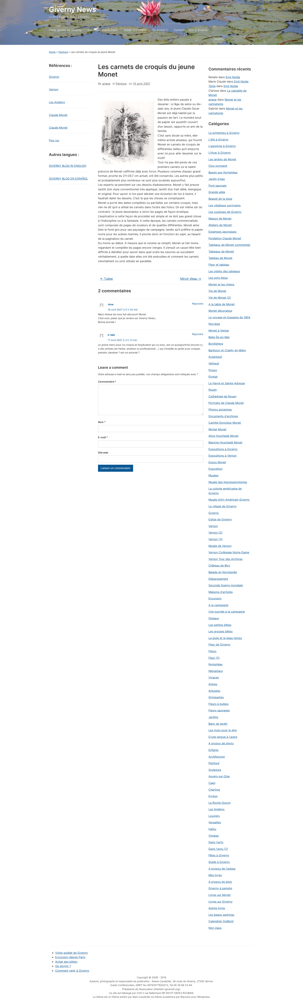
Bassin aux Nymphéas (222, 172)
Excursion (214, 598)
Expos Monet (217, 462)
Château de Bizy (219, 565)
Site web (103, 452)
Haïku (212, 829)
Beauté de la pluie (220, 198)
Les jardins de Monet (222, 159)
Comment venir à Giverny (191, 30)
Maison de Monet (219, 218)
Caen (211, 783)
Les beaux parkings (221, 914)
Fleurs (212, 651)
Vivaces (213, 677)
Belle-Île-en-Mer (219, 337)
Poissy (212, 370)
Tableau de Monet (220, 258)
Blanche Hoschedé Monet (225, 442)
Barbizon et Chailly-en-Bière (227, 350)
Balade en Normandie (222, 572)
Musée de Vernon (219, 546)
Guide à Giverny (219, 862)
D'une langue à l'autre (222, 737)
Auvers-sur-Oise (219, 776)
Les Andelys (57, 102)
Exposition (215, 468)
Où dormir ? (160, 30)
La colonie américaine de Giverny (225, 491)
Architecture (216, 756)
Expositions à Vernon (222, 455)
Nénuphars (215, 671)
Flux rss (54, 140)
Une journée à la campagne (226, 611)
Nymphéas (215, 664)
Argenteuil (215, 357)
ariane (106, 83)
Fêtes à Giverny (218, 855)
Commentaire (107, 381)
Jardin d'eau (216, 179)
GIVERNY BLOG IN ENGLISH (67, 166)
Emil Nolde (233, 77)
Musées (213, 475)
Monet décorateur (220, 310)
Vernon (53, 89)
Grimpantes (216, 697)
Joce (110, 304)
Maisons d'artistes (220, 592)
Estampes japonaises (222, 231)
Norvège (214, 324)
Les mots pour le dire (222, 730)
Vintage (213, 835)
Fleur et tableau (218, 264)
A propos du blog (220, 882)
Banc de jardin (217, 723)
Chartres (214, 789)
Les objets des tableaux (224, 271)
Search (249, 39)
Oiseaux (213, 618)
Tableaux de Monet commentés (229, 245)
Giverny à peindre (220, 888)
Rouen (212, 389)
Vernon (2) (215, 532)
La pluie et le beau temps (225, 638)
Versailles (214, 822)
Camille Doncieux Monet (224, 422)
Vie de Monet (217, 291)
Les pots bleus (218, 277)
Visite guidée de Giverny (65, 30)
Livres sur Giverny (220, 901)
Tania (212, 86)
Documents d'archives (223, 416)
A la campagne (218, 605)
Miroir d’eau (190, 279)
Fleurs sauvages (219, 710)
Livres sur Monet (219, 895)
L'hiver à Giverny (219, 152)
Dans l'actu (215, 842)
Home (52, 51)
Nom (102, 422)
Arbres (212, 684)
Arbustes (214, 691)
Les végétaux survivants (224, 205)
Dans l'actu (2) (218, 849)
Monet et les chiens (221, 284)
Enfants (213, 750)
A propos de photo (221, 743)
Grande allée (216, 192)
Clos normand (217, 166)
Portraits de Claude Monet (226, 403)
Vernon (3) (215, 539)
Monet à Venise (218, 330)
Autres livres (216, 908)
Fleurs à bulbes (218, 704)
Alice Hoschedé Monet (223, 436)
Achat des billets (135, 30)
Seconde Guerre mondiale (225, 585)
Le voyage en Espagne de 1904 (229, 317)
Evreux (213, 796)
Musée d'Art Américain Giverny (229, 499)
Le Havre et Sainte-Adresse (226, 383)
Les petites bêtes (219, 625)
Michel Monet (217, 429)
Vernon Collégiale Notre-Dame (228, 552)
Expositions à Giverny (223, 449)
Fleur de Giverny (219, 644)
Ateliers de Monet (220, 225)
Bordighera (215, 343)
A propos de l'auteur (222, 868)
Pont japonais (217, 185)
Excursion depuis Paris (103, 30)
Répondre (197, 303)
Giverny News (72, 9)
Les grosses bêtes (220, 631)
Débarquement (218, 579)
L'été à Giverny (218, 139)
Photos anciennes (220, 409)
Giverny (54, 77)
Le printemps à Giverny (224, 133)
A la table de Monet (221, 304)
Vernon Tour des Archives (225, 559)
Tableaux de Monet (221, 251)
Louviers (214, 816)
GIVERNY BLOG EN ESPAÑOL (68, 178)
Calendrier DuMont (221, 921)
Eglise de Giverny (220, 519)
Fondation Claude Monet (224, 238)
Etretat (213, 376)
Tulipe (106, 279)
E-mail (103, 437)
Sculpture (214, 770)
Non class (214, 928)
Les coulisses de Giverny (224, 212)
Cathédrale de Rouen (222, 396)
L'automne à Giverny (222, 146)
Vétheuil (213, 363)
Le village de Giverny (222, 506)
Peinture (63, 51)
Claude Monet (58, 115)
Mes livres (215, 875)
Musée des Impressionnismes (227, 482)
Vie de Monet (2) (219, 297)
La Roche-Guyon (219, 802)
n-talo (111, 334)
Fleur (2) (214, 658)
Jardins (213, 717)
